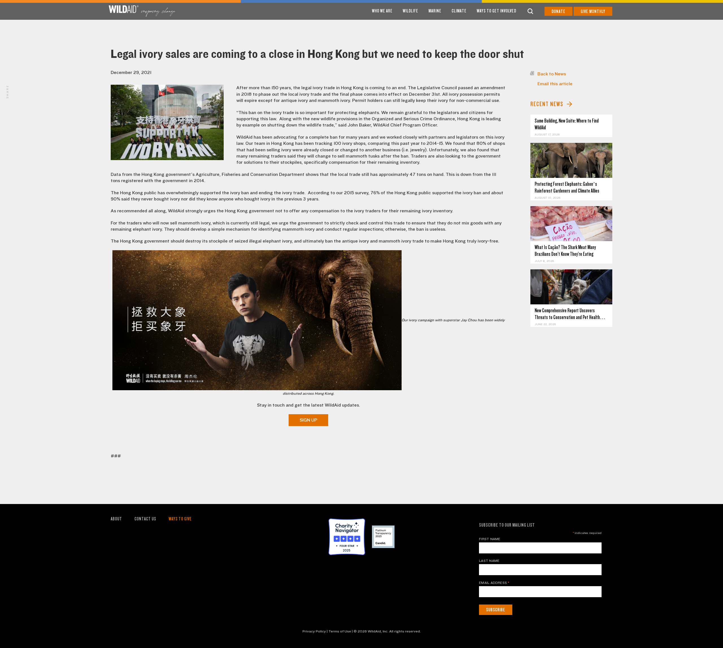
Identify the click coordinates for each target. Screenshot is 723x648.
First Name (489, 539)
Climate (459, 11)
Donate (558, 11)
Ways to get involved (496, 11)
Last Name (489, 561)
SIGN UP (308, 420)
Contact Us (145, 519)
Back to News (551, 74)
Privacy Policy (314, 631)
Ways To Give (180, 519)
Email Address (494, 583)
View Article (571, 160)
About (116, 519)
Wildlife (410, 11)
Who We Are (382, 11)
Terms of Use (339, 631)
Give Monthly (593, 11)
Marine (434, 11)
